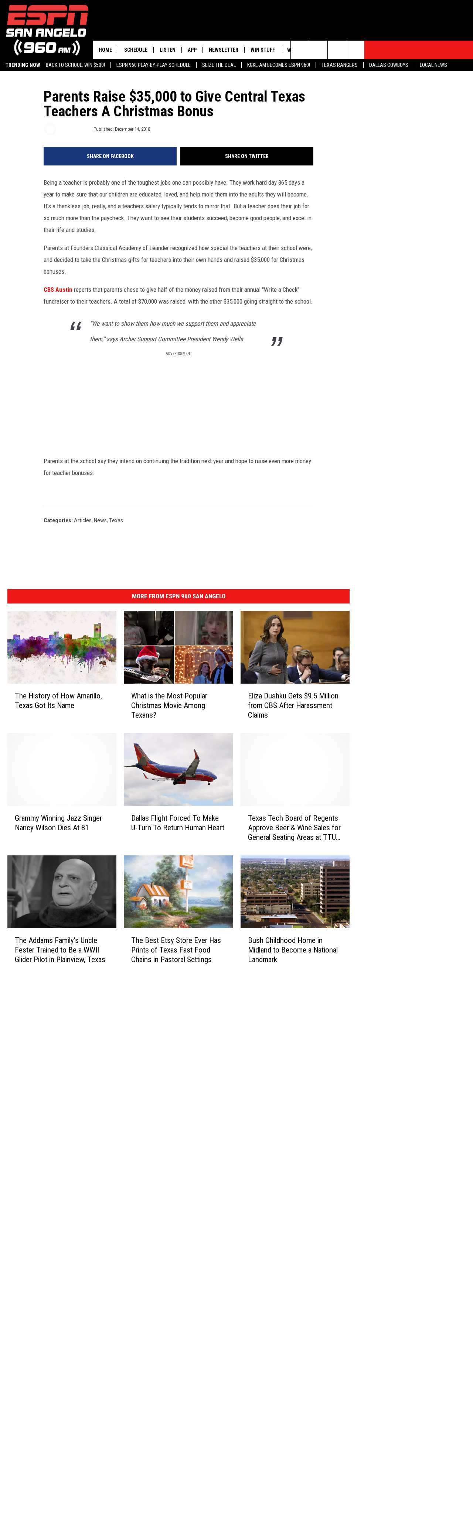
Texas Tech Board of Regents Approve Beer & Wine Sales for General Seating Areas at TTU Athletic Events (294, 827)
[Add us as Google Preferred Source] (318, 50)
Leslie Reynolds (74, 129)
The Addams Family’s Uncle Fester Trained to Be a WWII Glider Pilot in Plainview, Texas (60, 950)
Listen (168, 50)
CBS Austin (58, 289)
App (192, 50)
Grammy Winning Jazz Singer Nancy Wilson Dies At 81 (58, 822)
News (100, 520)
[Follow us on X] (355, 50)
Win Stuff (263, 50)
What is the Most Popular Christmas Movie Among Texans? (169, 705)
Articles (83, 520)
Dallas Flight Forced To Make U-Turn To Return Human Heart (177, 822)
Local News (433, 65)
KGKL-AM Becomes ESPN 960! (278, 65)
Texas (116, 520)
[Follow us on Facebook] (337, 50)
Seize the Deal (219, 65)
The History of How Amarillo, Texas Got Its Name (58, 700)
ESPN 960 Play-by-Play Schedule (153, 65)
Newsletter (223, 50)
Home (105, 50)
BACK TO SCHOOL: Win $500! (75, 65)
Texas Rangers (339, 65)
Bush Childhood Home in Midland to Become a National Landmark (293, 950)
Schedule (135, 50)
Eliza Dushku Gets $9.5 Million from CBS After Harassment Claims (293, 705)
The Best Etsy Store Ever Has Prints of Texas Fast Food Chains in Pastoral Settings (176, 950)
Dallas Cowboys (388, 65)
